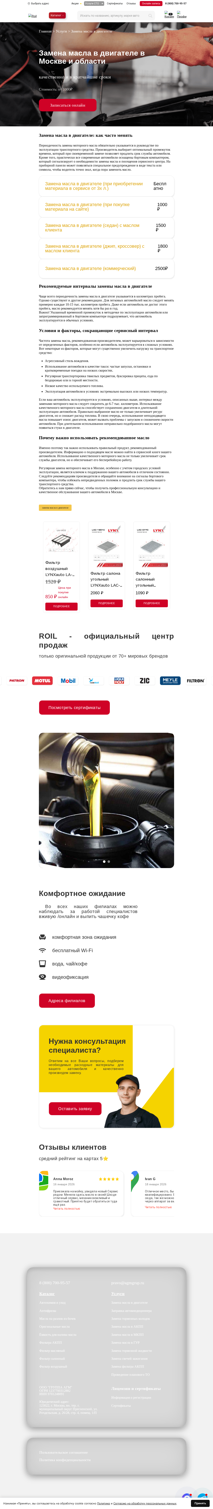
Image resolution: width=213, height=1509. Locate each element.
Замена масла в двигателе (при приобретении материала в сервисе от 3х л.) (94, 186)
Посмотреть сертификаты (74, 707)
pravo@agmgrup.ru (127, 1282)
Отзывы (131, 3)
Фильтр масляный (52, 1350)
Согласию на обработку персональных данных (144, 1503)
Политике (103, 1503)
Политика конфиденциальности (65, 1460)
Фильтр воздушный (53, 1366)
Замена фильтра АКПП (127, 1366)
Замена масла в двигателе (129, 1302)
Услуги (61, 31)
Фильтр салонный (52, 1358)
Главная (45, 31)
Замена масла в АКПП (127, 1326)
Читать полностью (66, 1207)
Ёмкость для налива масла (57, 1334)
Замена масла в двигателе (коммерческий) (90, 268)
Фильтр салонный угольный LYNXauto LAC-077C (150, 585)
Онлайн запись (151, 3)
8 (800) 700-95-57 (175, 3)
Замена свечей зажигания (129, 1358)
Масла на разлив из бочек (57, 1318)
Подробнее (61, 606)
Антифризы (47, 1310)
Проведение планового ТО (130, 1374)
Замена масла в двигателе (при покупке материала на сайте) (87, 206)
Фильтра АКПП (50, 1342)
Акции (75, 3)
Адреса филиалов (66, 1000)
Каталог (56, 15)
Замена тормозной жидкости (131, 1350)
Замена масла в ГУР (125, 1342)
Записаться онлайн (67, 105)
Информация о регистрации (131, 1397)
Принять (200, 1503)
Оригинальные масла (54, 1326)
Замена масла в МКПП (127, 1334)
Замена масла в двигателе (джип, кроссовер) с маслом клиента (94, 248)
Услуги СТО (92, 3)
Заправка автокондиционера (131, 1310)
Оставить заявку (75, 1108)
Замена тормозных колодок (130, 1318)
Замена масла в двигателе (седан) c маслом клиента (92, 227)
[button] (104, 861)
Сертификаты (115, 3)
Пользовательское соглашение (63, 1452)
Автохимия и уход (52, 1302)
